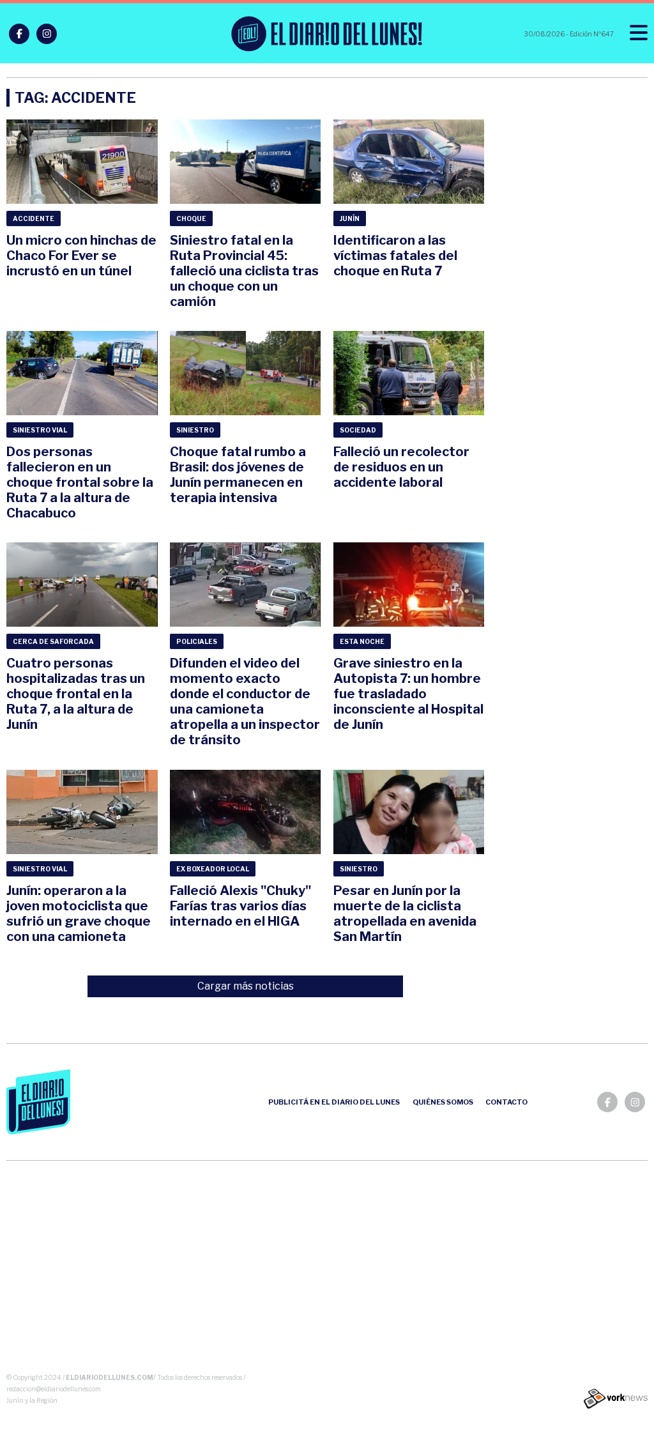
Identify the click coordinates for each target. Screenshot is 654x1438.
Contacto (506, 1102)
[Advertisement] (327, 1269)
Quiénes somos (443, 1102)
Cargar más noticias (245, 986)
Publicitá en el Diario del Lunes (334, 1102)
